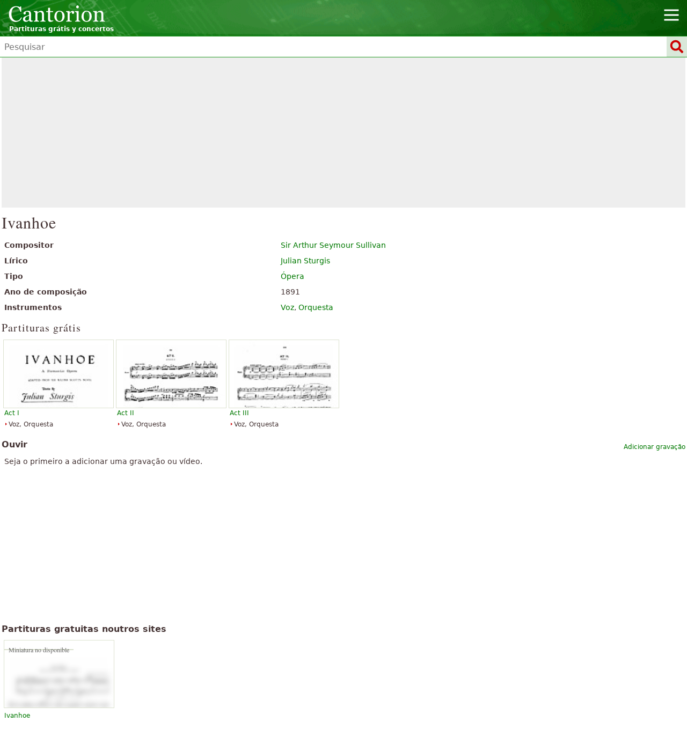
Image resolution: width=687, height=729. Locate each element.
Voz (287, 307)
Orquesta (315, 307)
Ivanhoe (17, 715)
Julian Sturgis (305, 260)
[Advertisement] (344, 132)
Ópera (292, 276)
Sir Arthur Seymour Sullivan (333, 245)
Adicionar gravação (654, 447)
